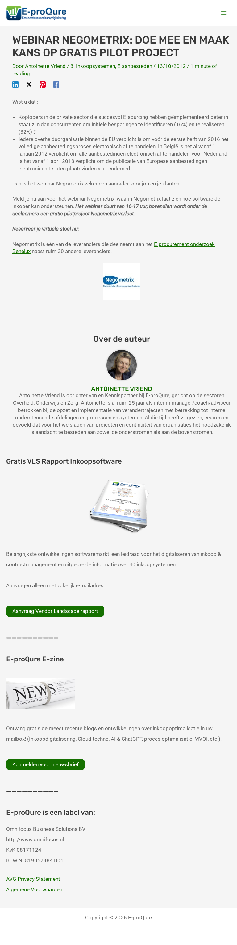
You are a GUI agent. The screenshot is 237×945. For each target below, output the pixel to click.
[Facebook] (56, 84)
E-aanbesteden (134, 66)
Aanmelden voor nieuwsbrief (45, 764)
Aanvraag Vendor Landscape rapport (55, 611)
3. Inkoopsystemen (92, 66)
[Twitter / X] (29, 84)
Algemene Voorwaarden (34, 889)
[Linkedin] (15, 84)
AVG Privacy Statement (33, 879)
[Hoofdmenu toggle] (224, 13)
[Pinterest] (43, 84)
